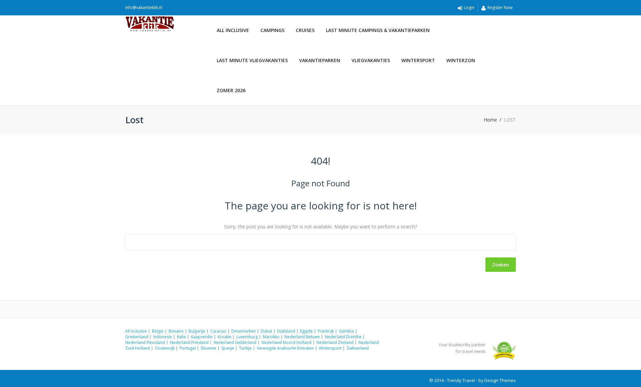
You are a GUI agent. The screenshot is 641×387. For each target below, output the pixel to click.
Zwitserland (358, 348)
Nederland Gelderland (235, 342)
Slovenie (208, 348)
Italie (181, 337)
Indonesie (162, 337)
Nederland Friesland (189, 342)
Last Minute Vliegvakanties (252, 60)
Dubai (266, 331)
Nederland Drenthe (343, 337)
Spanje (227, 348)
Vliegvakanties (371, 60)
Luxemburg (247, 337)
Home (490, 120)
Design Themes (500, 380)
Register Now (499, 7)
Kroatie (224, 337)
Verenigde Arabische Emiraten (285, 348)
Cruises (305, 30)
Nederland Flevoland (145, 342)
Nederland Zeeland (335, 342)
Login (469, 7)
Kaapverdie (202, 337)
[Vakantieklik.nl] (168, 23)
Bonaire (176, 331)
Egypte (306, 331)
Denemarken (243, 331)
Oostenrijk (165, 348)
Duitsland (286, 331)
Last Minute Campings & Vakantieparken (378, 30)
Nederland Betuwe (302, 337)
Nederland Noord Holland (286, 342)
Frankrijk (326, 331)
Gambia (346, 331)
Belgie (158, 331)
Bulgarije (197, 331)
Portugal (188, 348)
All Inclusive (233, 30)
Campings (272, 30)
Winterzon (460, 60)
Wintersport (418, 60)
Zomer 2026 (231, 90)
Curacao (218, 331)
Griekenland (136, 337)
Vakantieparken (319, 60)
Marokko (271, 337)
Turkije (245, 348)
